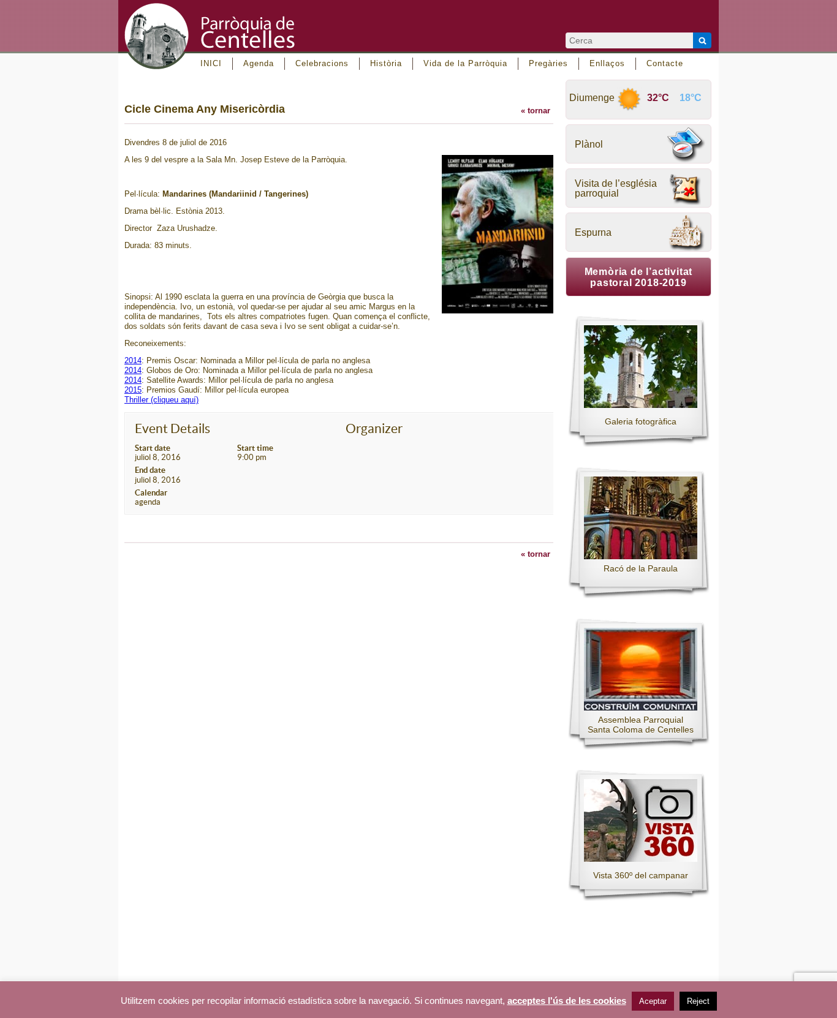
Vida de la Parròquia (465, 63)
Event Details (172, 428)
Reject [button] (698, 1001)
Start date (152, 448)
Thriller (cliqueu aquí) (161, 399)
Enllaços (607, 63)
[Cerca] (702, 40)
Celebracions (322, 63)
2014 (133, 360)
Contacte (664, 63)
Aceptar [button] (653, 1001)
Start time (255, 448)
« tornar (535, 110)
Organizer (374, 428)
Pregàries (548, 63)
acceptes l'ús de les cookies (566, 1001)
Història (386, 63)
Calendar (151, 492)
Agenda (258, 63)
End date (150, 470)
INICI (211, 63)
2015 (133, 389)
